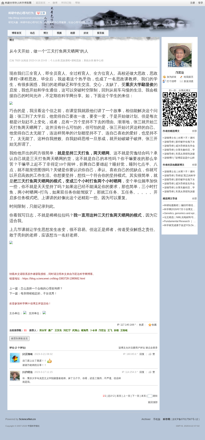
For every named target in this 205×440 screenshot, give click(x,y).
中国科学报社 (34, 426)
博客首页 (16, 33)
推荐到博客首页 (19, 338)
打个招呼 (171, 81)
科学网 (166, 419)
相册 (72, 33)
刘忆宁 (67, 330)
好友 (86, 33)
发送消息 (188, 81)
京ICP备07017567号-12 (185, 419)
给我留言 (188, 76)
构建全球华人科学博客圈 (18, 2)
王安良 (58, 330)
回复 (142, 354)
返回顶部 (153, 402)
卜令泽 (93, 330)
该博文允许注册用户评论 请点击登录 (138, 347)
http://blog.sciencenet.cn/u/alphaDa (27, 18)
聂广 (50, 330)
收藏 (154, 324)
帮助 (77, 2)
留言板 (100, 33)
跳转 (155, 395)
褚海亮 (84, 330)
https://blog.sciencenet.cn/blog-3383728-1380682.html (53, 278)
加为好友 (171, 76)
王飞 (110, 330)
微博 (55, 2)
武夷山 (75, 330)
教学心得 (99, 60)
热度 (141, 324)
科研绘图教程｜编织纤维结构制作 (182, 205)
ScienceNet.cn (27, 419)
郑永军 (43, 330)
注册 (192, 2)
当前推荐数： (16, 330)
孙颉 (116, 330)
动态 (32, 33)
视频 (59, 33)
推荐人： (34, 330)
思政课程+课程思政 (70, 60)
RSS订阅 (66, 2)
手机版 (156, 419)
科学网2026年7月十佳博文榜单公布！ (184, 209)
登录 (200, 2)
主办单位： (15, 313)
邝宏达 (102, 330)
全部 (194, 131)
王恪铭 (124, 330)
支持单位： (36, 313)
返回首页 (40, 2)
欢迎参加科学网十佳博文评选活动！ (30, 303)
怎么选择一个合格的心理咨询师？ (42, 288)
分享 (42, 13)
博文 (45, 33)
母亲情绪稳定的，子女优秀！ (39, 293)
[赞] (150, 354)
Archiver (146, 419)
